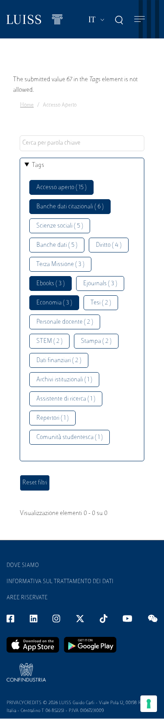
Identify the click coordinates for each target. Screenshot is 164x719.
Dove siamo (23, 565)
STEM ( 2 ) (49, 341)
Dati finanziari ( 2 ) (58, 360)
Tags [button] (38, 165)
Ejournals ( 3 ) (100, 283)
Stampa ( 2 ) (96, 341)
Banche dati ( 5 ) (56, 245)
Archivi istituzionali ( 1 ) (64, 380)
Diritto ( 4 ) (109, 245)
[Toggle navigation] (139, 19)
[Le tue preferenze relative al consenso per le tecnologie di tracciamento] (148, 703)
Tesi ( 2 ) (101, 303)
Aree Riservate (27, 598)
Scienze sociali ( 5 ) (59, 226)
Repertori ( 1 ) (52, 418)
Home (27, 105)
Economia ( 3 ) (54, 303)
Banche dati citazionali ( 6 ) (70, 207)
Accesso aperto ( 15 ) (61, 187)
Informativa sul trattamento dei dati (60, 581)
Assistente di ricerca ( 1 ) (65, 399)
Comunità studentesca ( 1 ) (69, 437)
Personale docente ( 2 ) (64, 322)
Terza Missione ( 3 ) (60, 264)
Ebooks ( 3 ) (50, 283)
